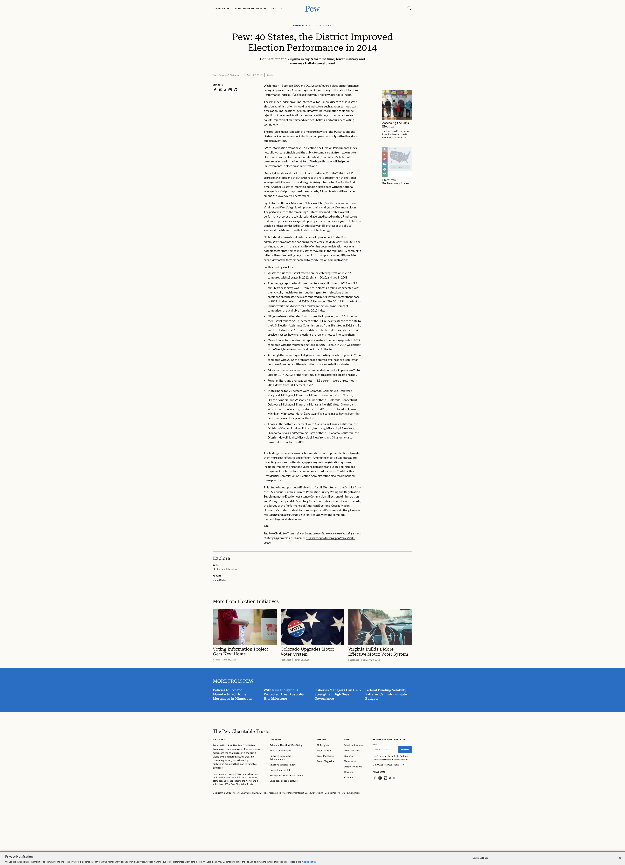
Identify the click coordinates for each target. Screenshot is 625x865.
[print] (236, 90)
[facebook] (215, 90)
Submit (405, 749)
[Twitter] (390, 778)
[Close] (619, 857)
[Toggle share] (410, 81)
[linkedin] (220, 90)
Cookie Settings (480, 857)
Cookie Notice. (309, 861)
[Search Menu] (409, 8)
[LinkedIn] (385, 778)
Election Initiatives (258, 601)
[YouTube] (395, 778)
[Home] (241, 731)
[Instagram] (380, 778)
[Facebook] (375, 778)
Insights (321, 739)
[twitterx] (225, 90)
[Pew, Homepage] (312, 8)
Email (375, 744)
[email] (230, 90)
